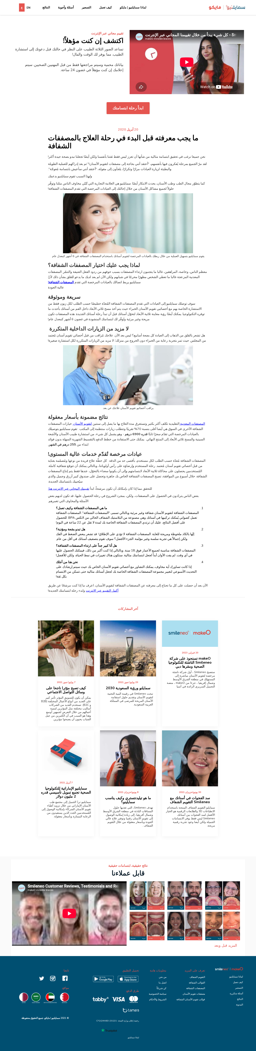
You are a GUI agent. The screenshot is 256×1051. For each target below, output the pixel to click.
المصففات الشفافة (195, 988)
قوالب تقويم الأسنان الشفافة (190, 999)
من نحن (162, 977)
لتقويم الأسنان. (82, 424)
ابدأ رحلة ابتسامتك (128, 108)
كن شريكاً (161, 988)
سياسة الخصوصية (157, 993)
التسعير (86, 7)
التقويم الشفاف (197, 977)
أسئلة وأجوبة (66, 7)
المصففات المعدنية (192, 424)
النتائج (46, 7)
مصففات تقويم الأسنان (194, 993)
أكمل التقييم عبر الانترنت (102, 590)
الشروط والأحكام (157, 999)
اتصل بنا (162, 982)
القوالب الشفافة (197, 982)
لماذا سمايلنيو (236, 976)
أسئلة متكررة (236, 993)
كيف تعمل (105, 7)
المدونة (239, 1004)
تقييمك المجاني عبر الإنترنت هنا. (68, 489)
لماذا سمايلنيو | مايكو (133, 7)
